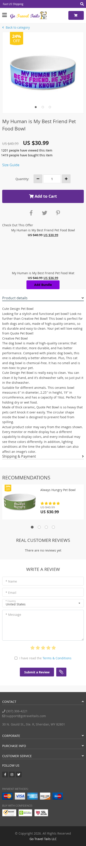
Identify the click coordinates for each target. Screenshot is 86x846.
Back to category (17, 27)
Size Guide (10, 165)
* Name (11, 581)
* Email (11, 592)
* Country (11, 601)
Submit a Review (37, 672)
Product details (15, 298)
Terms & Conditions (57, 658)
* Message (13, 614)
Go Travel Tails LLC (43, 839)
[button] (43, 603)
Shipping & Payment (19, 456)
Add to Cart (45, 196)
